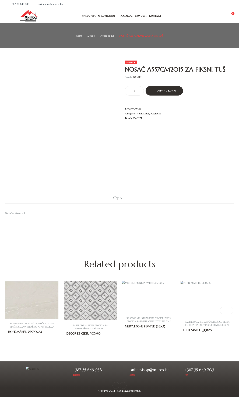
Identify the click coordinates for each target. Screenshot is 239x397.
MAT (103, 328)
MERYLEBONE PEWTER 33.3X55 (145, 326)
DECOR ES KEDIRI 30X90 (83, 333)
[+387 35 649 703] (179, 371)
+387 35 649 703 (199, 369)
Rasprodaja (155, 113)
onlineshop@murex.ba (149, 369)
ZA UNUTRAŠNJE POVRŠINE (34, 327)
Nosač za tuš (107, 35)
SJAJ (51, 327)
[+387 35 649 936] (68, 371)
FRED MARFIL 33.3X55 (197, 330)
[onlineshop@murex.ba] (124, 371)
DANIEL (137, 77)
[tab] (119, 197)
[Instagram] (123, 385)
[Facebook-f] (116, 385)
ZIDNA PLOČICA (96, 325)
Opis (117, 198)
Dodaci (91, 35)
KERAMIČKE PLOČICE (36, 323)
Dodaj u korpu (167, 91)
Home (79, 35)
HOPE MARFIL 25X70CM (25, 332)
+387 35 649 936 (87, 369)
